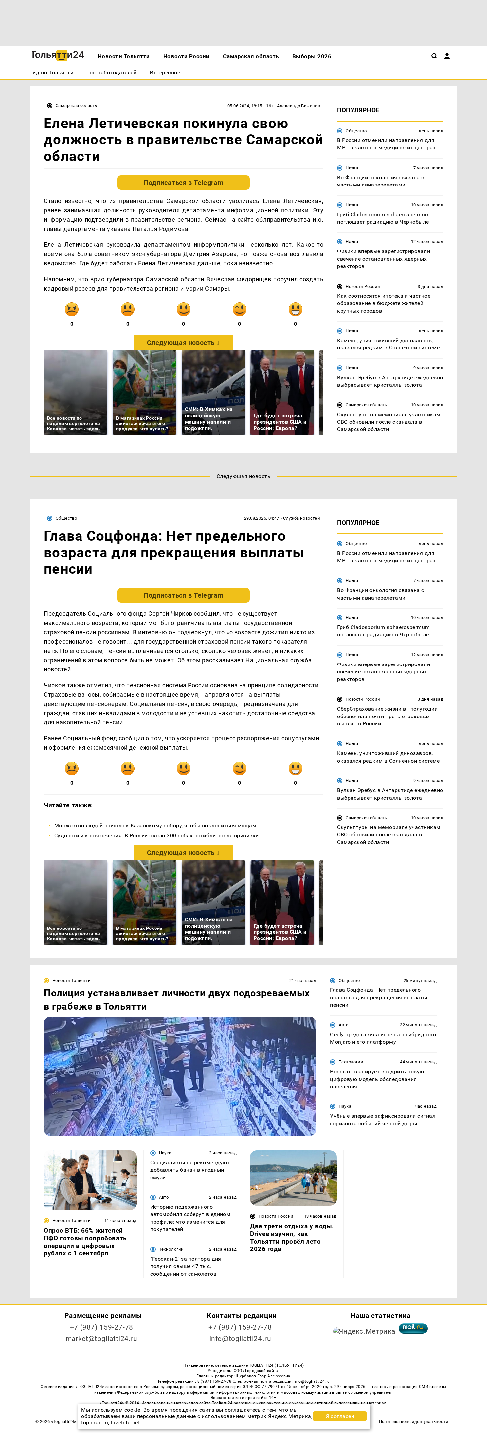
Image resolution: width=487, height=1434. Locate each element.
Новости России (363, 286)
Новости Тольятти (71, 980)
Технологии (351, 1061)
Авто (344, 1024)
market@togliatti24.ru (101, 1339)
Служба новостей (301, 518)
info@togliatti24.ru (240, 1339)
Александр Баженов (298, 105)
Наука (352, 167)
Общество (356, 130)
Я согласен (340, 1416)
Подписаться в (183, 182)
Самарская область (76, 105)
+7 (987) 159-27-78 (101, 1327)
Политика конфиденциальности (413, 1421)
